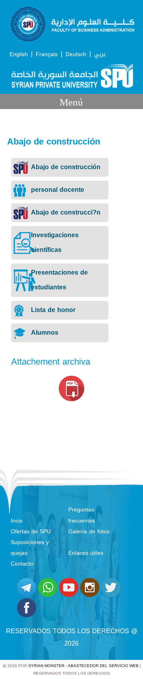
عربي (100, 54)
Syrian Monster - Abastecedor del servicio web (83, 665)
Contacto (22, 564)
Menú (71, 102)
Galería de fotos (89, 532)
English (19, 54)
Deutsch (76, 54)
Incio (17, 521)
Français (47, 54)
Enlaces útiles (85, 553)
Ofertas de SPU (31, 532)
